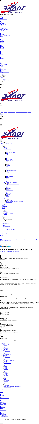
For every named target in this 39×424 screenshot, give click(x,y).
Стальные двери (11, 239)
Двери (7, 158)
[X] (5, 246)
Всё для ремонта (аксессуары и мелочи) (12, 184)
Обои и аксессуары (9, 200)
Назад (6, 146)
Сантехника (8, 165)
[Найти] (1, 16)
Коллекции (2, 413)
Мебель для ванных (9, 150)
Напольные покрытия (9, 176)
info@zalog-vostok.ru (4, 233)
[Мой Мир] (3, 246)
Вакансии (2, 399)
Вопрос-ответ (2, 412)
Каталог (5, 147)
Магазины (2, 402)
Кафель (1, 239)
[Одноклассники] (2, 246)
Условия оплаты (3, 403)
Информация (2, 400)
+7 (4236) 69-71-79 (4, 74)
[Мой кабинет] (0, 121)
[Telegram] (10, 246)
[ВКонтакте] (1, 246)
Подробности (2, 261)
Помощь (1, 408)
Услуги (1, 393)
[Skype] (9, 246)
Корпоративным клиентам (4, 398)
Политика (2, 406)
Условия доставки (3, 404)
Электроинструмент (8, 240)
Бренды (1, 394)
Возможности (2, 407)
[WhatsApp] (7, 246)
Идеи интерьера (3, 414)
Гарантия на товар (3, 411)
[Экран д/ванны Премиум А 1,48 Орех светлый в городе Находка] (9, 251)
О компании (2, 397)
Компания (5, 211)
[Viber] (6, 246)
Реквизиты (2, 405)
